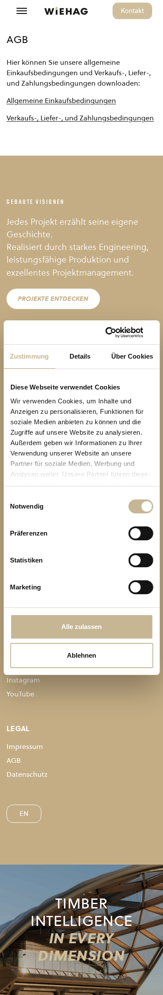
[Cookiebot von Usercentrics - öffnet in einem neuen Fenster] (116, 332)
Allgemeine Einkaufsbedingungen (61, 100)
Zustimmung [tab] (29, 356)
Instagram (23, 680)
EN (24, 813)
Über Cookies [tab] (132, 356)
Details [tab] (80, 356)
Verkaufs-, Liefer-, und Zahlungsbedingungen (80, 118)
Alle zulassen (81, 626)
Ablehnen (81, 655)
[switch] (140, 533)
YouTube (20, 694)
